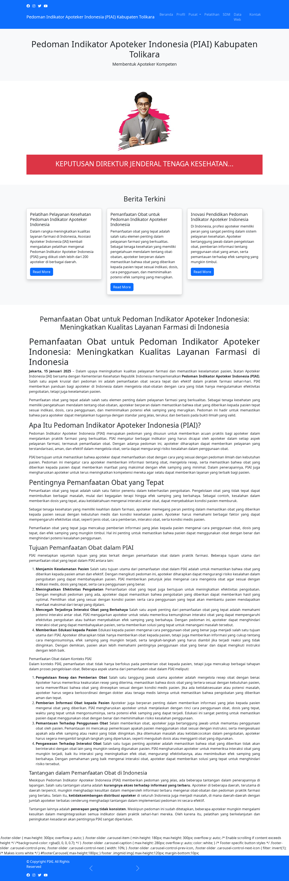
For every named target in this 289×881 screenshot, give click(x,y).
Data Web (237, 17)
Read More (41, 271)
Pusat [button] (193, 14)
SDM (226, 14)
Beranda (166, 14)
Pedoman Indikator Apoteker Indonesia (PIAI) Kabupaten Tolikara (90, 17)
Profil (180, 14)
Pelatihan (211, 14)
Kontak (255, 14)
